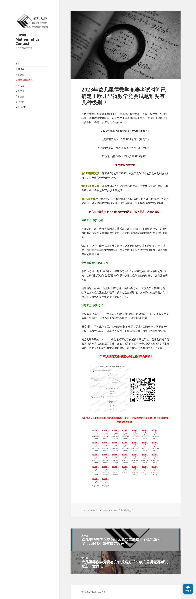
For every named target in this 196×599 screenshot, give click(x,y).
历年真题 (19, 85)
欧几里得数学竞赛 (124, 510)
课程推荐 (19, 101)
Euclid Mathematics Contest (27, 39)
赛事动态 (19, 96)
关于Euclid (20, 107)
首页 (17, 63)
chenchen (107, 510)
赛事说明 (19, 74)
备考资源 (19, 91)
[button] (188, 589)
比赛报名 (19, 69)
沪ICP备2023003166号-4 (93, 591)
